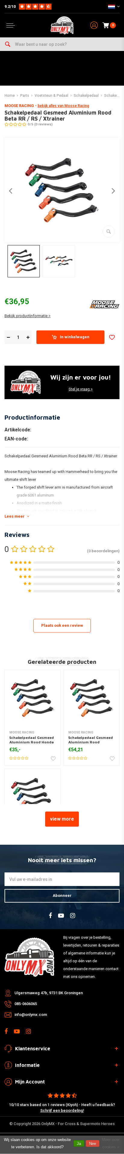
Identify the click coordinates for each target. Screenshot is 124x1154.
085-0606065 (25, 1003)
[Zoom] (109, 231)
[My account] (94, 25)
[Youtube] (61, 915)
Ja (79, 1143)
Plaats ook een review (62, 625)
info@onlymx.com (30, 1014)
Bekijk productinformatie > (28, 316)
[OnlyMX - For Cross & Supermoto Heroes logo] (62, 25)
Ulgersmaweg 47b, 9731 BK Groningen (48, 993)
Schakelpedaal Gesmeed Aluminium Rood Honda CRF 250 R (31, 742)
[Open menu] (11, 25)
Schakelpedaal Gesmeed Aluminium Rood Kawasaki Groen (90, 742)
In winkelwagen (74, 337)
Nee (92, 1143)
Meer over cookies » (110, 1143)
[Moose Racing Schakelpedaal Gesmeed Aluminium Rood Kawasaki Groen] (91, 698)
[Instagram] (72, 915)
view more (62, 819)
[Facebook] (50, 915)
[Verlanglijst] (112, 337)
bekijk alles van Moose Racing (63, 106)
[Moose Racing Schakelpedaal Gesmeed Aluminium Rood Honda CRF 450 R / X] (32, 797)
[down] (8, 337)
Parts (24, 95)
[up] (28, 337)
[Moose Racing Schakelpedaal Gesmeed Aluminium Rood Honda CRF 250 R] (32, 698)
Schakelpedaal (86, 95)
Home (10, 95)
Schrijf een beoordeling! (62, 1110)
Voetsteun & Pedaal (51, 95)
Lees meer (15, 516)
